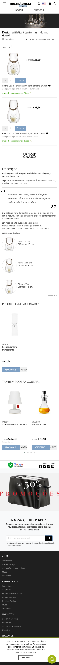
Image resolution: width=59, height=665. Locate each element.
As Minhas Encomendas (12, 593)
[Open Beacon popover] (52, 659)
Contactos (6, 575)
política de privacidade (25, 652)
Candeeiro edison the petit (14, 424)
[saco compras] (50, 3)
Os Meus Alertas (9, 601)
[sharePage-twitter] (45, 466)
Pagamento (7, 560)
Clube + (5, 572)
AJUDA (5, 556)
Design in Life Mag (10, 619)
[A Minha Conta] (39, 3)
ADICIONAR (10, 370)
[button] (24, 452)
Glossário (6, 630)
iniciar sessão (8, 586)
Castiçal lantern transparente (9, 348)
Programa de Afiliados (11, 626)
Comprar (6, 47)
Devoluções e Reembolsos (13, 568)
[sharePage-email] (53, 466)
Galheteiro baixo (39, 424)
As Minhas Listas (9, 597)
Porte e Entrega (8, 564)
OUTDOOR (39, 10)
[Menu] (4, 2)
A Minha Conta (10, 581)
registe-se (6, 589)
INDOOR (19, 10)
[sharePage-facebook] (41, 466)
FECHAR (26, 657)
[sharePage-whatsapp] (49, 466)
